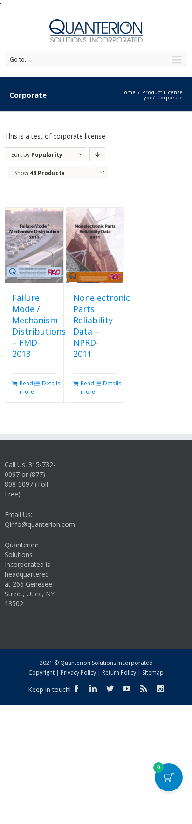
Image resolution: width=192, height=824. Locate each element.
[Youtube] (126, 688)
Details (49, 383)
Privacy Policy (78, 673)
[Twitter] (110, 688)
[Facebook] (76, 688)
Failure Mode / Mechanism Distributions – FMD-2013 (39, 325)
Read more (27, 387)
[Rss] (143, 688)
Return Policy (119, 673)
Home (128, 92)
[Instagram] (160, 688)
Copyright (41, 673)
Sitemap (153, 673)
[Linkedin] (93, 688)
